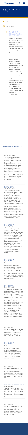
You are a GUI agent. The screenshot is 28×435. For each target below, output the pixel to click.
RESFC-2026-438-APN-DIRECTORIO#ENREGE (9, 153)
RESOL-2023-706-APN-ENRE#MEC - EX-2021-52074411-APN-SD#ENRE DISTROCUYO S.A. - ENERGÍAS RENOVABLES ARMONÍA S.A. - (15, 34)
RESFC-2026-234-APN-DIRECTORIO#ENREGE (9, 325)
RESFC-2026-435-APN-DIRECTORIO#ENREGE (9, 187)
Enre (13, 155)
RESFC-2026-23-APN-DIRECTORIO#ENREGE (14, 403)
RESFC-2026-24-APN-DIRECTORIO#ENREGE (14, 385)
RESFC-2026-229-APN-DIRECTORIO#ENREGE (9, 343)
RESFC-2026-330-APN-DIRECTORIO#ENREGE (9, 285)
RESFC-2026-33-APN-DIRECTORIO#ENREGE (14, 365)
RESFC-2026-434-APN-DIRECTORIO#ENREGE (9, 225)
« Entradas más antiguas (8, 419)
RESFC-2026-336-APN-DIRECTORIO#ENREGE (9, 260)
